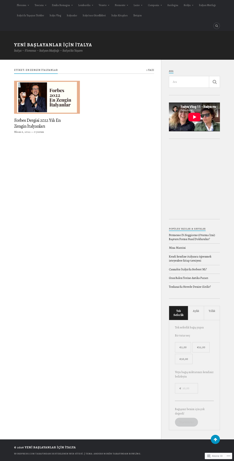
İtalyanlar (72, 15)
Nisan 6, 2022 (22, 132)
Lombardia (84, 5)
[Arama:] (194, 82)
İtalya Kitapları (119, 15)
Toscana (39, 5)
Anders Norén (103, 453)
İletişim (137, 15)
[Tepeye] (215, 439)
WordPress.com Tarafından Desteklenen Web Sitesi (48, 453)
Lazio (137, 5)
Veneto (103, 5)
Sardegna (172, 5)
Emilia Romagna (61, 5)
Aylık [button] (196, 311)
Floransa (21, 5)
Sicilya (187, 5)
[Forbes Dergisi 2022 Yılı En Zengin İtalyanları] (47, 97)
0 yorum (39, 132)
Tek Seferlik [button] (178, 313)
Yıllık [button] (212, 311)
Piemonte (120, 5)
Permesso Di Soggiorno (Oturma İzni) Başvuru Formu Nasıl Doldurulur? (192, 237)
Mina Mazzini (177, 248)
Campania (153, 5)
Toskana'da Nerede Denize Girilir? (190, 287)
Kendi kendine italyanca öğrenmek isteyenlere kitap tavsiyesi (190, 259)
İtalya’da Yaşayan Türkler (30, 15)
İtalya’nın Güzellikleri (94, 15)
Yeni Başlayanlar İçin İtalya (53, 45)
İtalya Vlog (55, 15)
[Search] (216, 26)
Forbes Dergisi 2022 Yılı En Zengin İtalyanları (37, 123)
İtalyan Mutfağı (207, 5)
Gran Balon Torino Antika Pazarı (188, 278)
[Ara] (214, 82)
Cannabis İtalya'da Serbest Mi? (188, 269)
